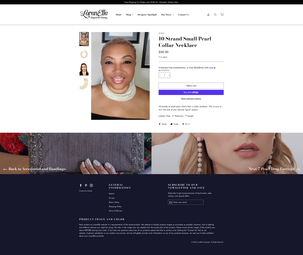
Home (119, 14)
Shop (129, 14)
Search (111, 193)
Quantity (164, 70)
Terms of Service (115, 210)
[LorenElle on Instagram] (91, 185)
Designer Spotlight (147, 14)
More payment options (191, 98)
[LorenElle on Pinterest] (86, 185)
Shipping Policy (115, 206)
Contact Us (183, 14)
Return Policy (114, 202)
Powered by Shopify (85, 191)
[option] (120, 76)
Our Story (166, 14)
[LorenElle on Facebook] (80, 185)
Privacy (112, 198)
